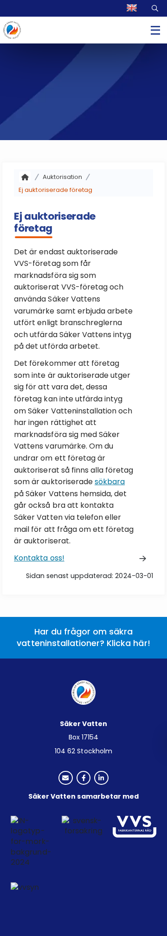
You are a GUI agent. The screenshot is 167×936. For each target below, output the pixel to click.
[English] (132, 8)
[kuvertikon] (65, 778)
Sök (155, 8)
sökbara (110, 481)
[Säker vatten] (25, 176)
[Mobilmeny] (155, 30)
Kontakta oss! (39, 558)
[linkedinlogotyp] (101, 778)
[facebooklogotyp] (84, 778)
